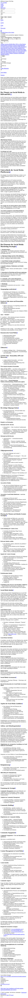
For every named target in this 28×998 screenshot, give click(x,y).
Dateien (24, 44)
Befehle (11, 44)
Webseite (3, 54)
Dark (6, 17)
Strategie (10, 52)
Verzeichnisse (21, 53)
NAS (23, 48)
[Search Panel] (2, 11)
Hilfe (19, 46)
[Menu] (2, 18)
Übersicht (3, 53)
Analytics (7, 44)
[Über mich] (14, 31)
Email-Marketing (21, 45)
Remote (6, 50)
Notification (3, 49)
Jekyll (9, 48)
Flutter (11, 46)
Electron (15, 45)
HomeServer (23, 46)
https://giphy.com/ (12, 634)
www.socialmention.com (17, 929)
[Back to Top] (2, 996)
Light (2, 17)
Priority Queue (15, 49)
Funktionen (15, 46)
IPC (7, 48)
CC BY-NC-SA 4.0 (5, 984)
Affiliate (3, 44)
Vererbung (15, 53)
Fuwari (11, 995)
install (4, 48)
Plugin (10, 49)
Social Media (23, 50)
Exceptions (3, 46)
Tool (24, 52)
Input (2, 48)
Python (24, 49)
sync (17, 52)
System (9, 17)
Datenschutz (3, 993)
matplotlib (19, 48)
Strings (14, 52)
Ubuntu (7, 53)
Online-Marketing (5, 68)
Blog (14, 44)
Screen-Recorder (12, 50)
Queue (2, 50)
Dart (21, 44)
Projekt (21, 49)
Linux (12, 48)
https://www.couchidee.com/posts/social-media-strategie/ (13, 976)
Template (20, 52)
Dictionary (10, 45)
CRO (16, 44)
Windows (7, 54)
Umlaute (11, 53)
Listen (15, 48)
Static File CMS (4, 52)
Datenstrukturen (4, 45)
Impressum (23, 992)
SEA (17, 50)
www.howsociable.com (16, 930)
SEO (19, 50)
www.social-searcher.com (17, 931)
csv (19, 44)
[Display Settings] (2, 14)
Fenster (7, 46)
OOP (7, 49)
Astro (7, 995)
